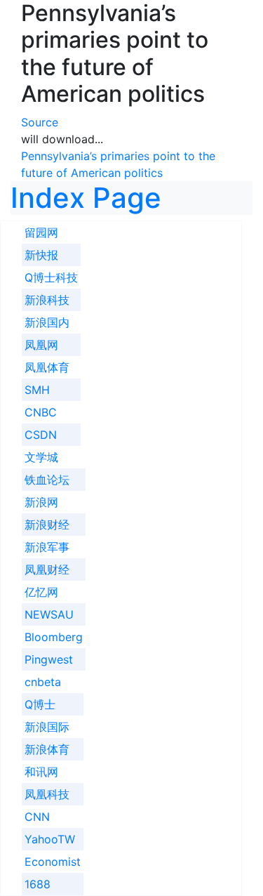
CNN (37, 817)
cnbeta (43, 682)
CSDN (41, 435)
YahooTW (50, 839)
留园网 (41, 232)
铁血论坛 (47, 480)
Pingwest (49, 659)
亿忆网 (41, 592)
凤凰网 (41, 345)
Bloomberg (54, 637)
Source (39, 122)
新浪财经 (47, 525)
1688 (37, 884)
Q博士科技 (51, 277)
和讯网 (41, 772)
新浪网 (41, 502)
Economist (53, 862)
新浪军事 (47, 547)
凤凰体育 (47, 367)
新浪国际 (47, 727)
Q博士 (40, 704)
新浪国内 (47, 322)
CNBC (41, 412)
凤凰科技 (47, 794)
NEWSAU (49, 614)
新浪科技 (47, 300)
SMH (37, 390)
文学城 (41, 457)
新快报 (41, 255)
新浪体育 (47, 749)
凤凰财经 (47, 569)
